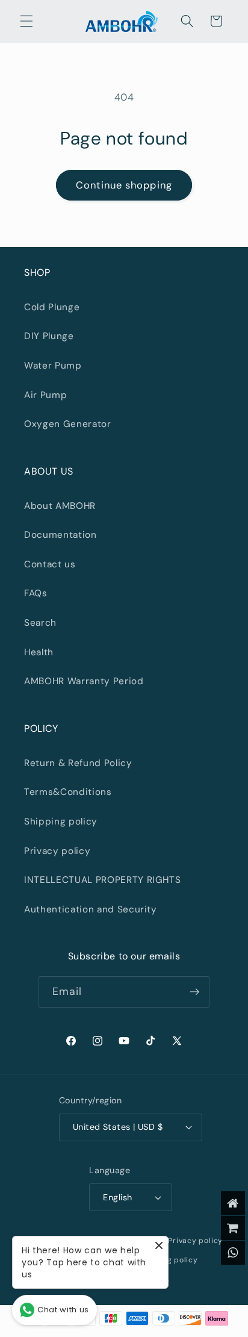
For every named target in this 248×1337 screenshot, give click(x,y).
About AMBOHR (60, 506)
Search (40, 623)
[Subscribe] (194, 992)
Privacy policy (57, 851)
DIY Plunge (49, 336)
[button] (26, 21)
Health (39, 652)
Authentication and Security (90, 909)
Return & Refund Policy (78, 763)
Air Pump (45, 395)
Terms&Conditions (68, 792)
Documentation (60, 535)
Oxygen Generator (67, 424)
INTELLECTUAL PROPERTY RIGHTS (102, 880)
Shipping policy (61, 821)
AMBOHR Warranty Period (84, 681)
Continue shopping (124, 185)
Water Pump (53, 366)
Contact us (50, 564)
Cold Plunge (51, 307)
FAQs (36, 593)
